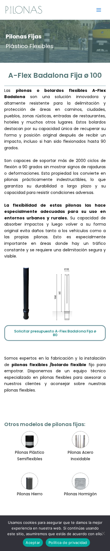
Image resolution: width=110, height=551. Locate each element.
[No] (103, 533)
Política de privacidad (68, 542)
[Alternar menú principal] (99, 10)
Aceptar (33, 542)
